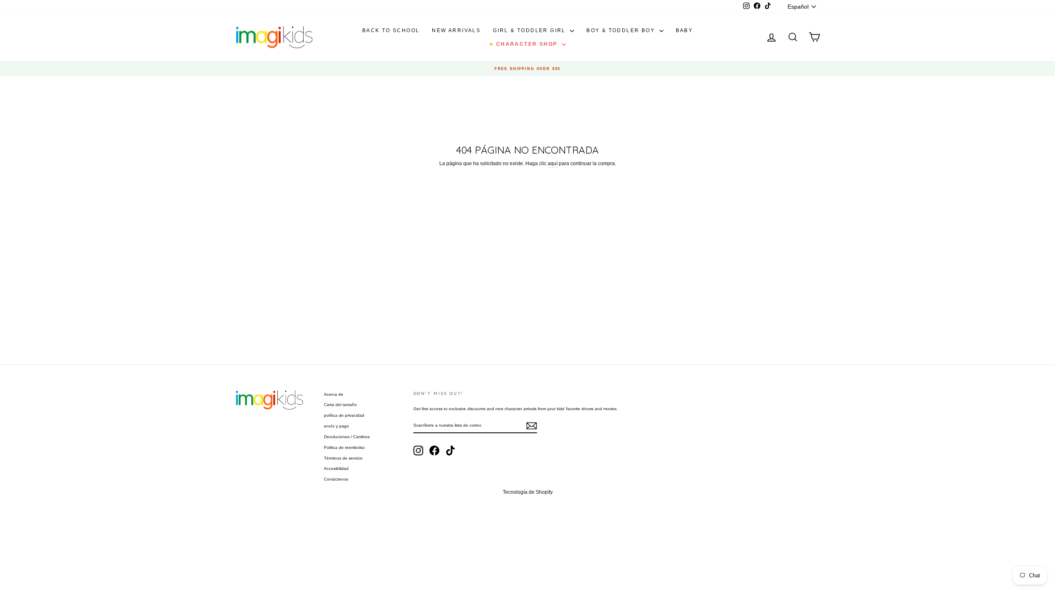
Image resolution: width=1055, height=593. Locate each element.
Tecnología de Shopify (528, 492)
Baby (684, 30)
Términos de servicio (343, 458)
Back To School (391, 30)
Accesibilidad (336, 468)
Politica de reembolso (344, 447)
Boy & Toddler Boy (621, 30)
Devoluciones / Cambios (347, 436)
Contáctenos (336, 479)
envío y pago (336, 426)
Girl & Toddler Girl (530, 30)
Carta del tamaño (340, 404)
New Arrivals (456, 30)
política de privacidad (344, 415)
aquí (553, 163)
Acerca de (333, 394)
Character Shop (524, 44)
